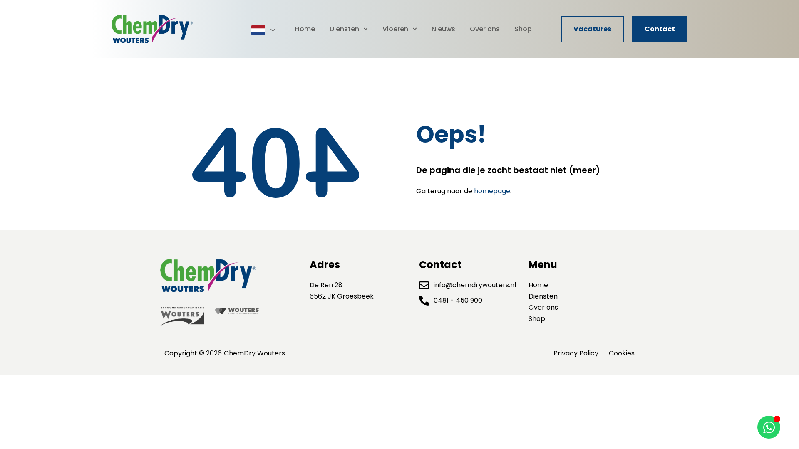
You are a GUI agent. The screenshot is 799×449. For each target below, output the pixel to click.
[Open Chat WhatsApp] (768, 427)
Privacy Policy (575, 353)
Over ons (485, 29)
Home (305, 29)
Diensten (344, 29)
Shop (523, 29)
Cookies (622, 353)
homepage (492, 191)
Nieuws (443, 29)
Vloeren (395, 29)
